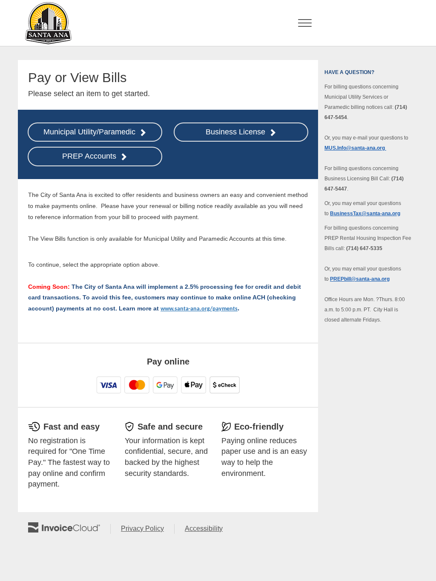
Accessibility (209, 529)
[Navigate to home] (45, 23)
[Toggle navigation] (304, 23)
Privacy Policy (147, 529)
